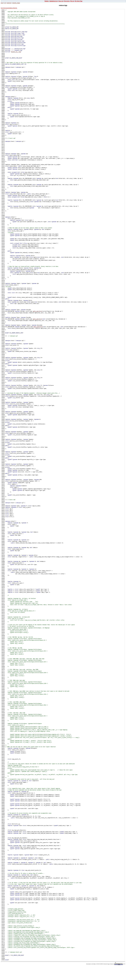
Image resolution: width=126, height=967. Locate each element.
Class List (60, 1)
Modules (47, 1)
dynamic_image (16, 3)
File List (72, 1)
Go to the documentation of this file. (9, 8)
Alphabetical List (53, 1)
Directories (67, 1)
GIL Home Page (78, 1)
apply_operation (37, 311)
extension (9, 3)
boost (2, 3)
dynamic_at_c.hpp (16, 51)
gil (5, 3)
